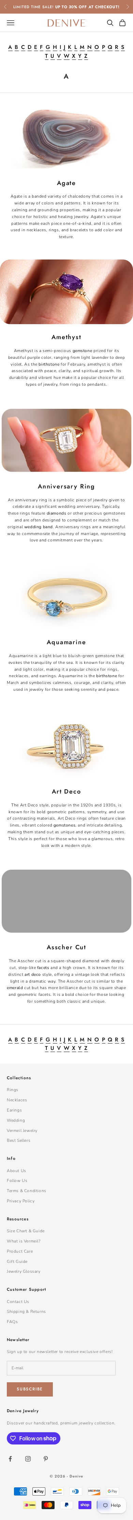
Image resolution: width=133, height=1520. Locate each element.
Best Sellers (18, 1140)
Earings (14, 1110)
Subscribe (30, 1389)
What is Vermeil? (24, 1241)
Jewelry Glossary (24, 1271)
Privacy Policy (20, 1201)
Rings (12, 1089)
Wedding (16, 1120)
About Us (16, 1170)
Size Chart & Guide (26, 1231)
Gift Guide (17, 1261)
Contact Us (18, 1301)
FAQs (12, 1321)
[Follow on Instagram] (28, 1458)
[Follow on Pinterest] (45, 1458)
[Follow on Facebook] (10, 1458)
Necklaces (17, 1100)
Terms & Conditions (26, 1190)
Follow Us (17, 1180)
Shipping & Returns (26, 1311)
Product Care (20, 1251)
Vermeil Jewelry (22, 1130)
